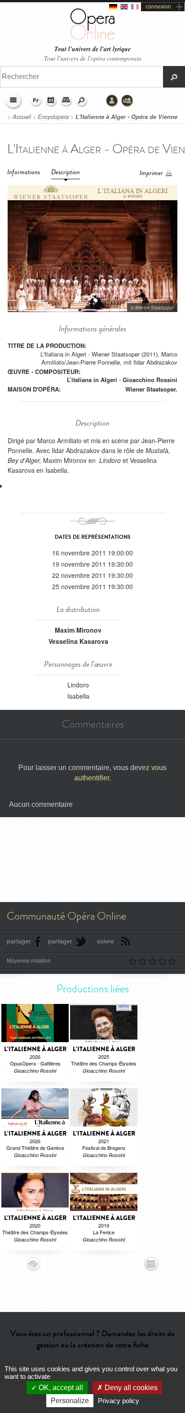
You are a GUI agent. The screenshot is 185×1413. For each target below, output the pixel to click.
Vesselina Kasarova (78, 641)
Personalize (70, 1400)
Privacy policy (118, 1400)
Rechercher (81, 101)
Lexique (66, 101)
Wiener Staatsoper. (151, 389)
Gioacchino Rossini (150, 379)
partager (19, 941)
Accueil (22, 117)
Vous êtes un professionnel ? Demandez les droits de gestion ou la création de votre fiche (92, 1339)
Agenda (51, 101)
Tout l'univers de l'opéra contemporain (92, 58)
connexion (158, 7)
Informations (23, 172)
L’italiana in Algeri (92, 379)
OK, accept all (60, 1387)
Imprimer (151, 173)
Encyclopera (53, 117)
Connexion (112, 101)
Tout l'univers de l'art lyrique (92, 49)
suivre (105, 941)
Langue (36, 101)
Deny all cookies (130, 1387)
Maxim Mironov (78, 629)
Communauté (127, 101)
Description (65, 172)
